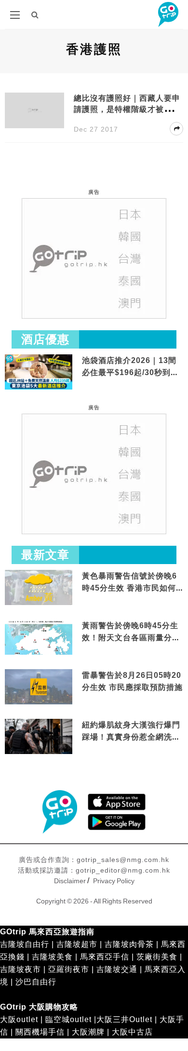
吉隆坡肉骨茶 (129, 944)
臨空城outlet (68, 1019)
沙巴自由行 (35, 982)
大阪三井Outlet (124, 1019)
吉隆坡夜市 (20, 969)
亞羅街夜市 (68, 969)
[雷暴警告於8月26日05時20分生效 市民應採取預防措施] (38, 686)
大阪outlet (19, 1019)
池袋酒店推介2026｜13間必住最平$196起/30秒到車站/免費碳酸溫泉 (130, 372)
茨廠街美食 (156, 957)
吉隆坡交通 (116, 969)
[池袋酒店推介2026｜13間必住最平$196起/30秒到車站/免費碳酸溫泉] (38, 371)
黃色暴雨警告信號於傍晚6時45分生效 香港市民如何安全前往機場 (129, 588)
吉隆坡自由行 (24, 944)
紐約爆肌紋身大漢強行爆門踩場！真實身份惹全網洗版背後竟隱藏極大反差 (131, 737)
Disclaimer (70, 881)
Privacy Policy (113, 881)
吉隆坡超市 (76, 944)
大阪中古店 (132, 1032)
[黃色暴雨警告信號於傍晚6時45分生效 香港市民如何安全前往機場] (38, 587)
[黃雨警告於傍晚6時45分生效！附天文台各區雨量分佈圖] (38, 653)
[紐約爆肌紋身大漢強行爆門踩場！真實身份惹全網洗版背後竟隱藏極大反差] (38, 737)
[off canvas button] (15, 15)
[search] (35, 15)
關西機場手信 (40, 1032)
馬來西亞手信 (104, 957)
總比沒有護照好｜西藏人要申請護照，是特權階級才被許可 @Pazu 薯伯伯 (127, 109)
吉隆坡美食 (52, 957)
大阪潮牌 (88, 1032)
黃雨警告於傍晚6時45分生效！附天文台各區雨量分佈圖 (131, 637)
